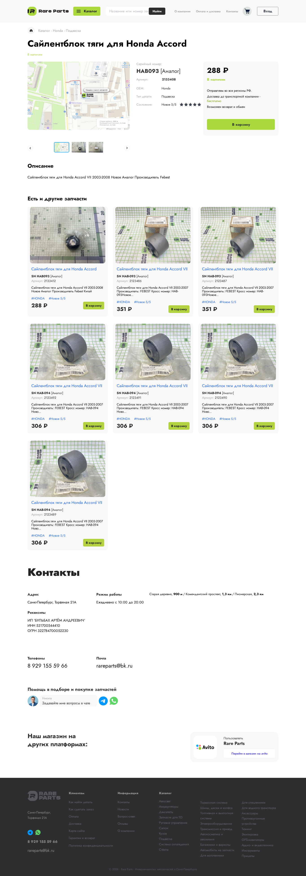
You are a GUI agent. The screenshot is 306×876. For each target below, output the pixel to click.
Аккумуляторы (168, 806)
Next (127, 148)
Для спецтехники (253, 802)
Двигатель (166, 812)
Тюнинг (247, 829)
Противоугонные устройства (253, 821)
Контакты (232, 11)
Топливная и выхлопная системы (216, 815)
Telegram (103, 700)
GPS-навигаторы (253, 839)
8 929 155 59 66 (47, 666)
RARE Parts (48, 796)
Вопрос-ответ (126, 816)
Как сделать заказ (81, 809)
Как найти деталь (81, 802)
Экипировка (250, 834)
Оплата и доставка (208, 11)
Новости (123, 809)
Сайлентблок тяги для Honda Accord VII (152, 269)
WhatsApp (113, 700)
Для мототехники (212, 855)
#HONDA (38, 298)
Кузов (163, 833)
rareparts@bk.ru (114, 666)
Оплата (74, 816)
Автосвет (164, 801)
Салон (163, 828)
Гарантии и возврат (82, 838)
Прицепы (248, 856)
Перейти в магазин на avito (249, 753)
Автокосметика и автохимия (211, 836)
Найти (157, 11)
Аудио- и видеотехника (257, 845)
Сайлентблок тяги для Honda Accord (64, 269)
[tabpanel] (79, 96)
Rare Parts (54, 11)
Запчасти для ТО (170, 817)
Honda (58, 30)
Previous (30, 148)
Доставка (75, 823)
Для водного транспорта (259, 808)
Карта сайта (77, 830)
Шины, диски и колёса (216, 808)
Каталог (90, 11)
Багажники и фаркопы (215, 844)
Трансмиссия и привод (216, 829)
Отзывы (123, 823)
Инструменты (251, 850)
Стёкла (163, 849)
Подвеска (73, 30)
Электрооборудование (216, 823)
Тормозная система (213, 802)
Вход (267, 11)
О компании (182, 11)
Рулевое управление (173, 822)
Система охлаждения (174, 844)
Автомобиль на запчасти (217, 850)
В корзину (241, 124)
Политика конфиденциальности (91, 845)
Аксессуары (250, 813)
